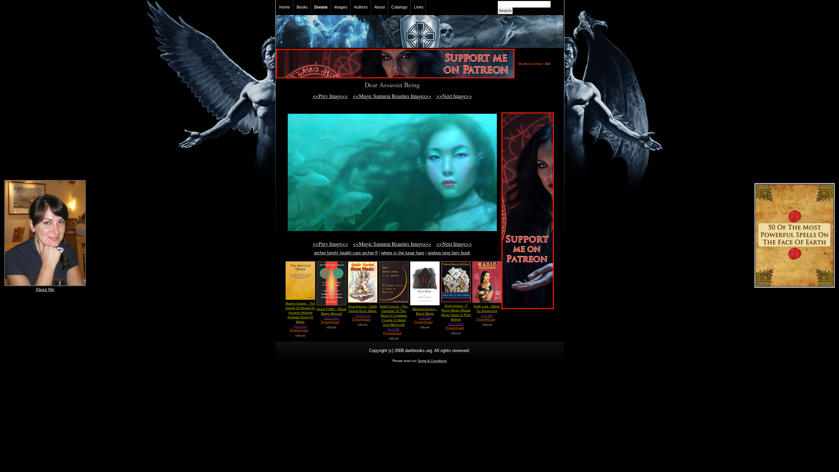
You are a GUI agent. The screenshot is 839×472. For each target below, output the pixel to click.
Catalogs (399, 7)
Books (302, 7)
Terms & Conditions (432, 361)
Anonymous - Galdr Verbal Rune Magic (362, 311)
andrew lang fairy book (449, 252)
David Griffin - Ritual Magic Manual (331, 313)
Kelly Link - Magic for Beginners (487, 311)
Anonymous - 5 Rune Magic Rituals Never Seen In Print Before (456, 315)
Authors (361, 7)
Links (418, 7)
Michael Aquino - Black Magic (424, 313)
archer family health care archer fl (346, 252)
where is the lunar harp (402, 252)
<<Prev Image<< (330, 95)
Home (284, 7)
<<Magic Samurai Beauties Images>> (392, 95)
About (379, 7)
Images (340, 7)
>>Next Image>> (454, 95)
